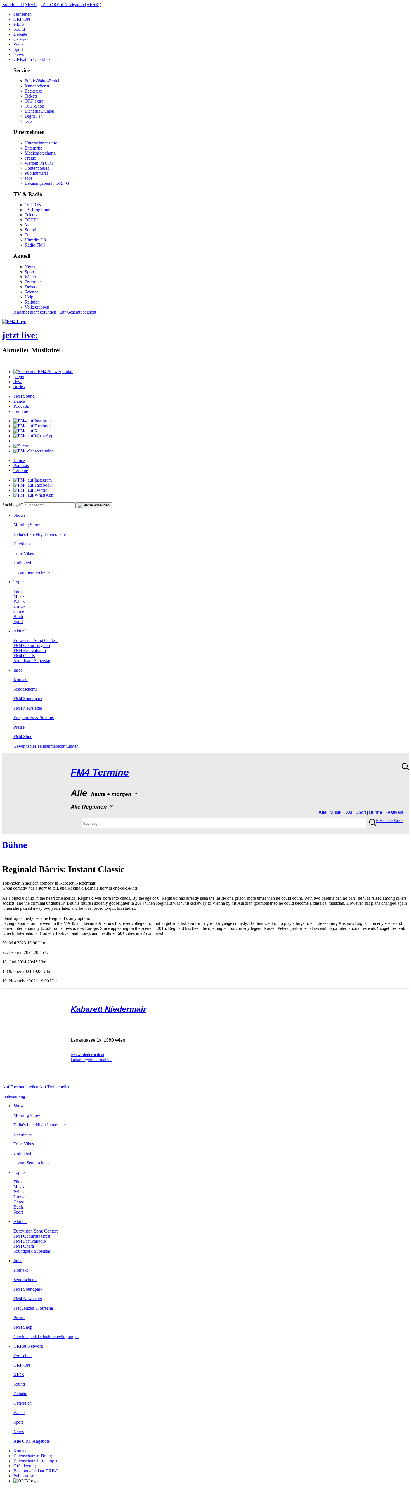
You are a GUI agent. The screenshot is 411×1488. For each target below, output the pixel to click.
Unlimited (22, 562)
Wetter (19, 44)
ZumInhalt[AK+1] (19, 4)
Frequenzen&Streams (33, 717)
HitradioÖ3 (35, 240)
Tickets (31, 96)
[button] (43, 371)
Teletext (32, 214)
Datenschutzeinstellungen (35, 1460)
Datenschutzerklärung (32, 1455)
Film (17, 591)
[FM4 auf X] (25, 430)
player (18, 376)
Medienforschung (40, 153)
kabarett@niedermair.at (91, 1059)
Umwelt (20, 606)
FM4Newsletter (27, 708)
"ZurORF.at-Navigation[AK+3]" (71, 4)
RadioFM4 (35, 245)
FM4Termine (100, 772)
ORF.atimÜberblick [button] (32, 59)
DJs (348, 812)
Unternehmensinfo (41, 143)
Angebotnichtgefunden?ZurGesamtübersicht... (57, 312)
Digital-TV (34, 116)
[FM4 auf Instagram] (32, 420)
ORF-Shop (34, 106)
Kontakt (20, 679)
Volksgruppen (37, 307)
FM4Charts (24, 655)
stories (19, 386)
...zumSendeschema (32, 572)
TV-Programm (37, 209)
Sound (19, 29)
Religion (32, 302)
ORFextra (34, 101)
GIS (28, 121)
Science (31, 292)
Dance (19, 401)
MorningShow (26, 524)
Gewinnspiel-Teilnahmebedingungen (46, 746)
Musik (19, 596)
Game (18, 611)
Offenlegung (24, 1465)
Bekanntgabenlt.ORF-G (47, 183)
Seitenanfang (13, 1096)
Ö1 (27, 235)
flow (17, 381)
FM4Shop (22, 736)
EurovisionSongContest (35, 640)
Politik (19, 601)
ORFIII (31, 219)
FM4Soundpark (27, 698)
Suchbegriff (12, 505)
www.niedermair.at (87, 1054)
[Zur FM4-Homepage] (14, 321)
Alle (322, 812)
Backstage (34, 91)
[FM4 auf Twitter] (30, 490)
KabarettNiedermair (108, 1009)
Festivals (394, 812)
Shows (19, 515)
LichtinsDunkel (39, 111)
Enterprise (33, 148)
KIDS (18, 24)
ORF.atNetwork (28, 1346)
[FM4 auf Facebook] (32, 425)
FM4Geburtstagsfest (31, 645)
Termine (20, 411)
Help (29, 297)
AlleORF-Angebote (31, 1441)
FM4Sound (24, 396)
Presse (30, 158)
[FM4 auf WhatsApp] (33, 435)
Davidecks (22, 543)
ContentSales (37, 168)
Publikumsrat (36, 173)
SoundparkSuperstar (31, 660)
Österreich (22, 39)
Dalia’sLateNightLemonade (39, 534)
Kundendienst (37, 86)
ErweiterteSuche (389, 821)
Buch (18, 616)
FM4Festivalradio (29, 650)
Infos (17, 670)
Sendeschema (25, 689)
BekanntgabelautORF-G (36, 1470)
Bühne (375, 812)
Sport (18, 49)
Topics (19, 581)
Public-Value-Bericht (43, 81)
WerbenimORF (39, 163)
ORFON (21, 19)
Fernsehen (22, 14)
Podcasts (21, 406)
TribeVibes (23, 553)
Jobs (28, 178)
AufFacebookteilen (20, 1086)
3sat (28, 224)
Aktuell (20, 631)
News (18, 54)
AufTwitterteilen (54, 1086)
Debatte (20, 34)
